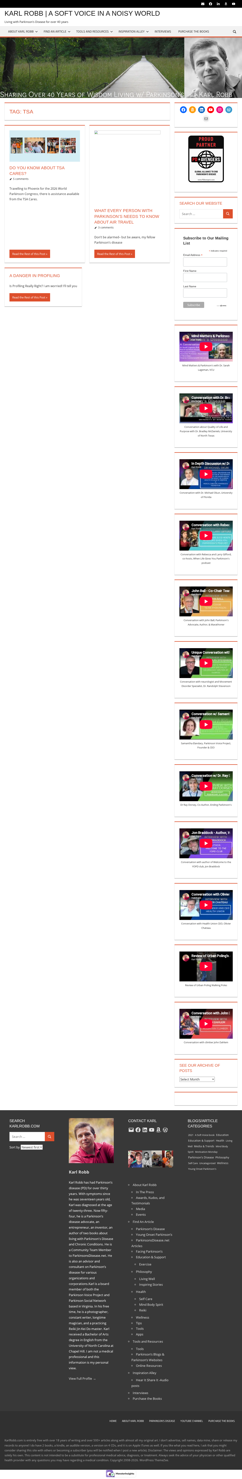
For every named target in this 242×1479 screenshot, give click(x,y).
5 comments (21, 179)
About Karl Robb (21, 31)
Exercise (145, 1264)
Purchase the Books (193, 31)
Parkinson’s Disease (150, 1229)
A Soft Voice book (205, 1135)
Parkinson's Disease (201, 1157)
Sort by (15, 1147)
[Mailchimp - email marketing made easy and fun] (221, 305)
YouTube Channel (191, 1421)
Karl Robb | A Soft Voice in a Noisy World (82, 13)
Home (113, 1421)
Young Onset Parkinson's (202, 1169)
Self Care (145, 1299)
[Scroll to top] (236, 1473)
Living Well (147, 1279)
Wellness (142, 1317)
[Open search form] (234, 31)
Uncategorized (207, 1163)
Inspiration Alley (132, 31)
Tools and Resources (92, 31)
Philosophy (144, 1271)
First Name (189, 270)
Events (141, 1214)
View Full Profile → (82, 1378)
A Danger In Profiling (34, 275)
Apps (139, 1334)
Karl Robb (79, 1172)
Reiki (142, 1310)
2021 (190, 1135)
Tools (140, 1328)
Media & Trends (204, 1146)
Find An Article (55, 31)
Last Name (189, 286)
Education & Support (151, 1257)
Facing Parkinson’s (149, 1251)
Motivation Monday (206, 1152)
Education (222, 1135)
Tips (139, 1323)
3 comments (106, 227)
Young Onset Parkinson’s (154, 1234)
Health (141, 1291)
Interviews (163, 31)
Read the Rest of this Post (28, 254)
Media (140, 1209)
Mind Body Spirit (151, 1304)
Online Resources (149, 1365)
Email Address (192, 255)
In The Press (145, 1192)
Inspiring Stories (151, 1284)
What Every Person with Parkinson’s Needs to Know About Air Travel (126, 216)
